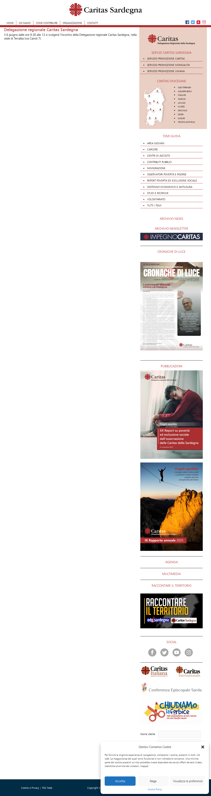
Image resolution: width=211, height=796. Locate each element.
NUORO (181, 106)
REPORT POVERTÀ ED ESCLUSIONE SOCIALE (172, 180)
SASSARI (181, 118)
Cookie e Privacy (30, 787)
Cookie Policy (155, 789)
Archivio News (171, 219)
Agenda (171, 562)
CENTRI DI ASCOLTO (158, 155)
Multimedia (171, 574)
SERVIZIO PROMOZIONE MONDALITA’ (168, 65)
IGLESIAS (182, 99)
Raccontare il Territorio (171, 586)
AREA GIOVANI (155, 143)
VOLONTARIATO (156, 199)
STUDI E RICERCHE (158, 193)
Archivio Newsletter (171, 229)
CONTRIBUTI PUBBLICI (159, 162)
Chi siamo (25, 23)
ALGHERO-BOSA (185, 91)
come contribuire (46, 23)
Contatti (92, 23)
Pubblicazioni (171, 366)
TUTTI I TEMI (154, 205)
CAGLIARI (182, 95)
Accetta (120, 781)
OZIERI (181, 114)
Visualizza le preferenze (188, 781)
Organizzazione (72, 23)
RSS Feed (47, 787)
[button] (203, 747)
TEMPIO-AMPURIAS (186, 122)
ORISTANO (182, 110)
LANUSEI (181, 103)
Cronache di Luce (171, 252)
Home (10, 23)
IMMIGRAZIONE (156, 168)
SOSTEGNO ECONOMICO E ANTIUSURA (169, 186)
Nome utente (147, 734)
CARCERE (152, 149)
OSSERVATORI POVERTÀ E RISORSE (166, 174)
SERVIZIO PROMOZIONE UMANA (166, 71)
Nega (153, 781)
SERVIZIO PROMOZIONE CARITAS (166, 58)
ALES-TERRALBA (184, 87)
